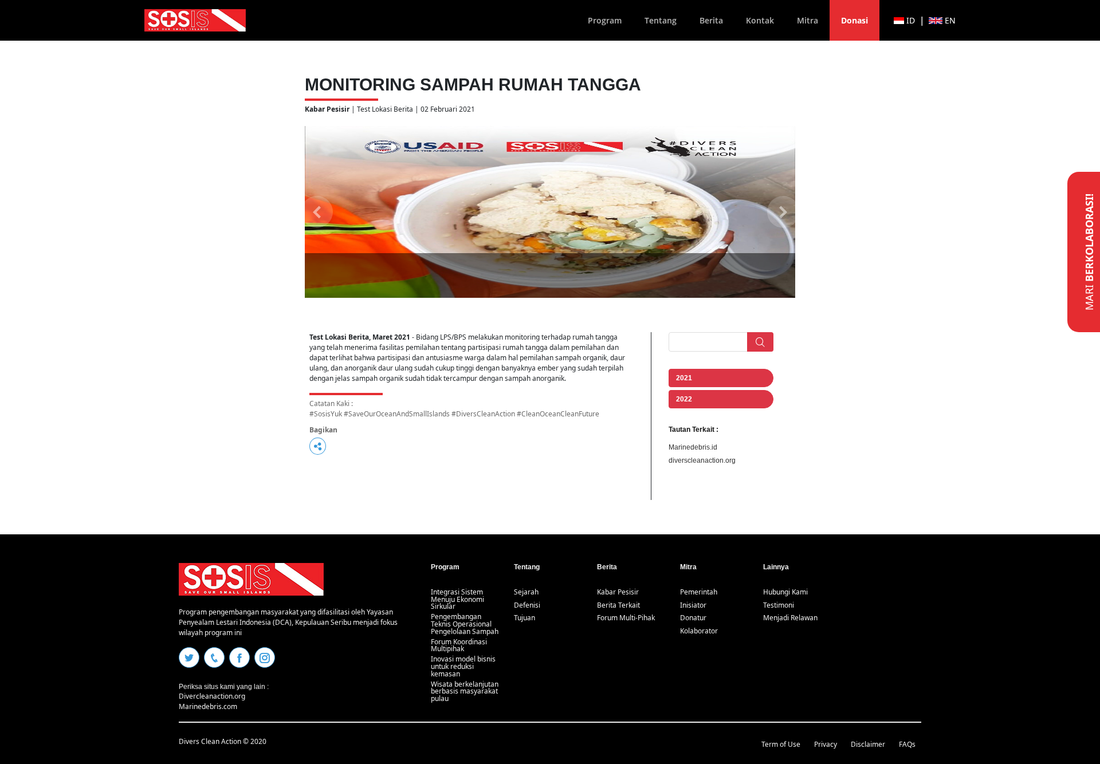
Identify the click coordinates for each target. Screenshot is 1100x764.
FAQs (907, 744)
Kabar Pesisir (618, 592)
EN (949, 20)
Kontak (760, 20)
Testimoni (778, 605)
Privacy (825, 744)
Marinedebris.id (693, 447)
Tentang (661, 20)
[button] (317, 212)
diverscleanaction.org (702, 460)
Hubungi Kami (785, 592)
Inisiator (693, 605)
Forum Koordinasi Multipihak (459, 645)
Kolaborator (699, 631)
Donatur (693, 618)
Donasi (854, 20)
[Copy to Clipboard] (317, 446)
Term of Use (780, 744)
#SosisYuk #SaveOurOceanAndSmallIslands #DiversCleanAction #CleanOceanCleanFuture (454, 414)
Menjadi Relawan (790, 618)
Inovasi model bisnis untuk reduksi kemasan (463, 666)
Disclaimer (868, 744)
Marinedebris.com (208, 706)
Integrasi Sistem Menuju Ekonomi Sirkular (457, 599)
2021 (684, 378)
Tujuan (524, 618)
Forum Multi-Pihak (626, 618)
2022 (684, 399)
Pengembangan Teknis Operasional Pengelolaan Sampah (464, 624)
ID (909, 20)
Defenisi (527, 605)
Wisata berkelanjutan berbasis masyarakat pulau (464, 691)
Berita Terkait (618, 605)
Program (605, 20)
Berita (711, 20)
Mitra (807, 20)
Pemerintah (698, 592)
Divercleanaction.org (212, 696)
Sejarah (526, 592)
